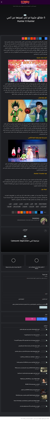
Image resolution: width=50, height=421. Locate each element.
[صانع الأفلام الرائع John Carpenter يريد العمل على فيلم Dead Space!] (43, 397)
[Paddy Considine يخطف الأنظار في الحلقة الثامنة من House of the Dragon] (43, 402)
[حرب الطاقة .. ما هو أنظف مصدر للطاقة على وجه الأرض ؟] (43, 358)
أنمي (32, 6)
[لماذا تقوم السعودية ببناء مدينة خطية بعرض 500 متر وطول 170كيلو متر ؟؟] (43, 342)
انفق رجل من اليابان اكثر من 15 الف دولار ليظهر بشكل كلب (30, 406)
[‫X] (37, 222)
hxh (35, 204)
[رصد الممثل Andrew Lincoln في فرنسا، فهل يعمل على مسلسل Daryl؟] (43, 369)
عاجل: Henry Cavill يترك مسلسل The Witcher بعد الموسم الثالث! (28, 362)
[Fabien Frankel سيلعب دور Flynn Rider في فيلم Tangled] (43, 380)
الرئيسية (34, 6)
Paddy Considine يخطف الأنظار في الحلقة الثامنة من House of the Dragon (27, 400)
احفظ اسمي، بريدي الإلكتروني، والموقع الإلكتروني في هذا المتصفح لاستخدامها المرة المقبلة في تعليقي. (29, 304)
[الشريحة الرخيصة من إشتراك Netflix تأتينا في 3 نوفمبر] (43, 391)
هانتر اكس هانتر (16, 206)
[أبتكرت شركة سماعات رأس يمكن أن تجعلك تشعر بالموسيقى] (43, 347)
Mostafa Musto (35, 218)
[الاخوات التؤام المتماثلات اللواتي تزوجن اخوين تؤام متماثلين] (43, 331)
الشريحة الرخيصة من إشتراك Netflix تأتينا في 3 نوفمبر (30, 389)
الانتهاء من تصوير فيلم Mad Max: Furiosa (32, 384)
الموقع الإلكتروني (21, 299)
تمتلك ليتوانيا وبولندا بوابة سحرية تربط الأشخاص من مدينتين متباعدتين (27, 351)
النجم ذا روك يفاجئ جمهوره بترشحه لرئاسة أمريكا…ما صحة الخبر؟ (29, 373)
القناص (26, 204)
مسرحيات (31, 206)
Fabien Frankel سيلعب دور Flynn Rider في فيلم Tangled (30, 378)
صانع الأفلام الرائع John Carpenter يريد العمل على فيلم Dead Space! (28, 395)
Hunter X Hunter (42, 204)
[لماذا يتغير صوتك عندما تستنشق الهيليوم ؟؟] (43, 336)
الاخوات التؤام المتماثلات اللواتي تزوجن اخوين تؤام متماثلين (30, 329)
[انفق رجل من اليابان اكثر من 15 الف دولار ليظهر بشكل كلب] (43, 408)
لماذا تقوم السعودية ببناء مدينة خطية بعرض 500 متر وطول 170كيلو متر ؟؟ (27, 340)
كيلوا (37, 206)
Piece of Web (23, 418)
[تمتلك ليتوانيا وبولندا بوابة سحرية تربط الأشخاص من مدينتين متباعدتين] (43, 353)
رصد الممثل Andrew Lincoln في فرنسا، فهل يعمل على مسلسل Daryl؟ (27, 367)
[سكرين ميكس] (25, 2)
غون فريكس (43, 206)
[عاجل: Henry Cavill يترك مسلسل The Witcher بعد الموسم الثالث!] (43, 364)
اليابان (21, 204)
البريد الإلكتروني (44, 299)
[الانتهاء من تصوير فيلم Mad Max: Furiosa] (43, 386)
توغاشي (15, 204)
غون (10, 204)
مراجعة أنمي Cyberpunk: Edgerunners (25, 241)
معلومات (24, 206)
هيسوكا (9, 206)
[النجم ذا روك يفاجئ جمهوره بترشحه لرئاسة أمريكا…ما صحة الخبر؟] (43, 375)
